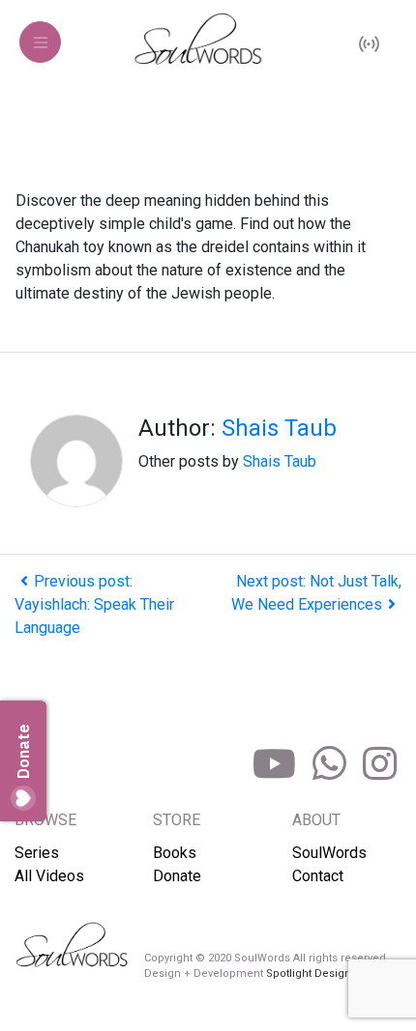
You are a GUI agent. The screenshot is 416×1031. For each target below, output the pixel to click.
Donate (177, 876)
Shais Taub (279, 428)
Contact (317, 876)
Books (174, 853)
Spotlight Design (308, 973)
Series (37, 853)
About (316, 820)
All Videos (49, 876)
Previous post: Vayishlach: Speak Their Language (94, 604)
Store (176, 820)
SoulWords (329, 853)
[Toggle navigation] (40, 42)
